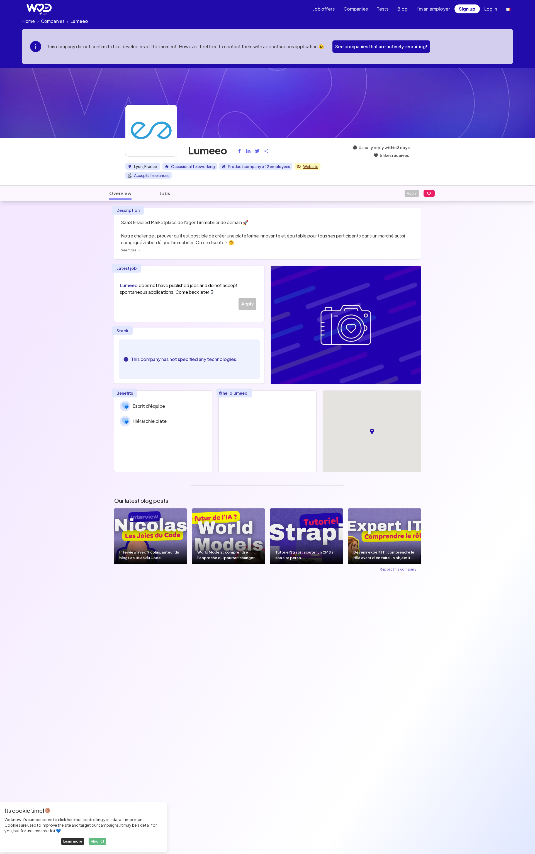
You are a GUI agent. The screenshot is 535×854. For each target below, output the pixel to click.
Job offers (324, 9)
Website (310, 166)
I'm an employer (433, 9)
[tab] (120, 193)
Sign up (467, 9)
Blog (402, 9)
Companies (356, 9)
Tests (382, 9)
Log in (490, 9)
